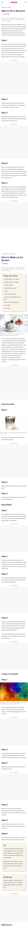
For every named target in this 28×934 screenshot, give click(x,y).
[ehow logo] (14, 2)
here (9, 20)
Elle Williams (5, 263)
